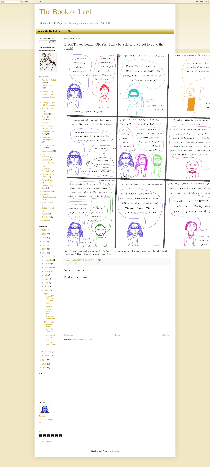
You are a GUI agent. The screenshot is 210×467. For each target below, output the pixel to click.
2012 (44, 253)
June (47, 279)
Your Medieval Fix (49, 108)
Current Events (47, 180)
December (49, 256)
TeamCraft (46, 217)
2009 (44, 368)
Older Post (166, 335)
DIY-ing (45, 91)
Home (117, 335)
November (49, 260)
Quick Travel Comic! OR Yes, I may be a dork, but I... (49, 298)
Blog (69, 31)
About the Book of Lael (50, 31)
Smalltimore (46, 191)
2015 (44, 241)
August (48, 271)
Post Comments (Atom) (83, 339)
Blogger (115, 451)
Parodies (45, 123)
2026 (44, 230)
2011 (44, 360)
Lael (43, 416)
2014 (44, 245)
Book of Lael (43, 441)
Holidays (45, 114)
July (46, 275)
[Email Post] (99, 260)
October (48, 264)
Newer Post (68, 335)
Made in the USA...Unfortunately (49, 197)
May (47, 283)
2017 (44, 234)
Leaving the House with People (81, 263)
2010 (44, 364)
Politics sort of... (48, 203)
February (48, 352)
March (47, 290)
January (48, 355)
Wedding (45, 220)
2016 (44, 238)
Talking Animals (48, 208)
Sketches (45, 160)
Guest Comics (47, 151)
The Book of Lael (65, 12)
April (47, 286)
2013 (44, 249)
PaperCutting (47, 86)
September (49, 267)
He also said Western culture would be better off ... (49, 326)
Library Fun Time (99, 263)
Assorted (45, 214)
